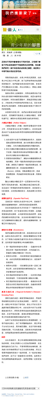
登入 (21, 30)
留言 (27, 377)
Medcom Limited (9, 396)
